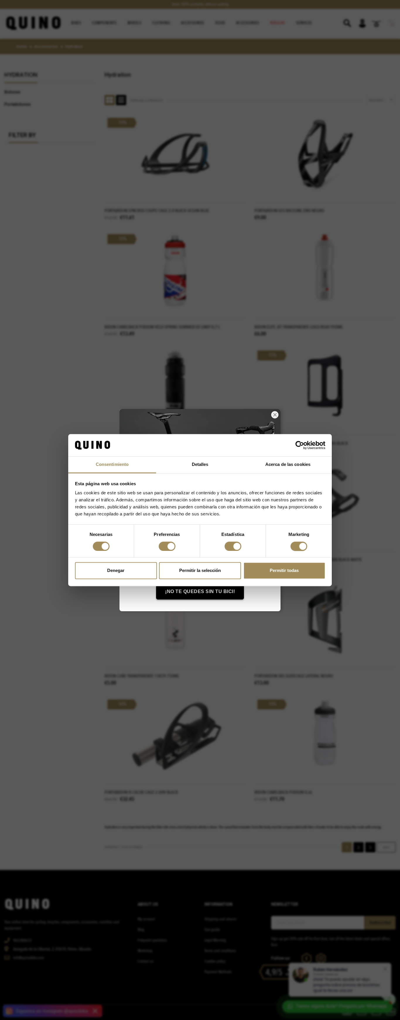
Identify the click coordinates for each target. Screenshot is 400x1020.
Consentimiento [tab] (112, 464)
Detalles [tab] (200, 464)
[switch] (167, 546)
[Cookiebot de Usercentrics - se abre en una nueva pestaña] (299, 445)
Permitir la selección (200, 570)
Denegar (115, 570)
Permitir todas (284, 570)
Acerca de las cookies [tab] (287, 464)
